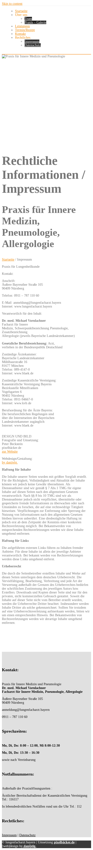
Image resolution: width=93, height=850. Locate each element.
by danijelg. (10, 462)
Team (28, 18)
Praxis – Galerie (35, 22)
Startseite (21, 11)
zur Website (10, 451)
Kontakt (20, 34)
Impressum (32, 41)
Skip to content (12, 3)
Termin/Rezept (25, 30)
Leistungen (22, 26)
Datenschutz (33, 45)
